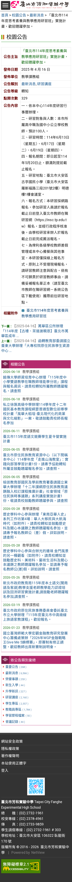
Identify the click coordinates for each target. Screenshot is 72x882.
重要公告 (15, 667)
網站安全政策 (12, 741)
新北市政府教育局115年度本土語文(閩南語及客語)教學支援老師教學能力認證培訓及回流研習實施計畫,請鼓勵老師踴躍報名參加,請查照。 (35, 590)
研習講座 (16, 697)
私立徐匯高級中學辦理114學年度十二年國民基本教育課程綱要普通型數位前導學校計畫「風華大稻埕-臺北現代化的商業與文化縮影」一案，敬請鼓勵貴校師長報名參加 (35, 414)
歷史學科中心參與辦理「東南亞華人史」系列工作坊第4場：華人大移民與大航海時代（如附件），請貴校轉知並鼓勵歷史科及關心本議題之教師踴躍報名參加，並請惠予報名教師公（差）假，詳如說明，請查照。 (35, 525)
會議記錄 (15, 722)
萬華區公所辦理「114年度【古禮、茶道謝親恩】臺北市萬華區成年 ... (34, 331)
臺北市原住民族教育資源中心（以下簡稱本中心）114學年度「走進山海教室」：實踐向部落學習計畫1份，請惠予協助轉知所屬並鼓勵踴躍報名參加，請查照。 (35, 462)
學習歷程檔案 (18, 715)
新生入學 (15, 685)
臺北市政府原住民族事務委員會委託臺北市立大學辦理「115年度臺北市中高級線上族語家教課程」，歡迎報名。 (35, 615)
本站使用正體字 (13, 763)
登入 (4, 770)
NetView (38, 853)
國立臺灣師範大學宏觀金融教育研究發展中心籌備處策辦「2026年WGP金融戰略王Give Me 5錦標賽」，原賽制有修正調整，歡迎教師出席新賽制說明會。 (35, 640)
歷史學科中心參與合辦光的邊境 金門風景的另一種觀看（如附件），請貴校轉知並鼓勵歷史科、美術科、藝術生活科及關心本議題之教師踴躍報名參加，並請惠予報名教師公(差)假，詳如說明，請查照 (36, 560)
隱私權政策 (10, 749)
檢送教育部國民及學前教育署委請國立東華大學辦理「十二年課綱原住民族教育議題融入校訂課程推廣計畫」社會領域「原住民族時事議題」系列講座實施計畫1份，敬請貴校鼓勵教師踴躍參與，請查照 (35, 491)
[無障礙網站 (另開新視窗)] (36, 866)
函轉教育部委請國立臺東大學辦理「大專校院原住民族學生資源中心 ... (35, 346)
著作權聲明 (10, 756)
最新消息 (16, 673)
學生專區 (16, 703)
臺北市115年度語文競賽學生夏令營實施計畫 (35, 439)
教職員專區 (18, 709)
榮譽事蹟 (15, 679)
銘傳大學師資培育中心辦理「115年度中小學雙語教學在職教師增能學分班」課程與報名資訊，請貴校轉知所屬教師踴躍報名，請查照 (35, 384)
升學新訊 (15, 691)
